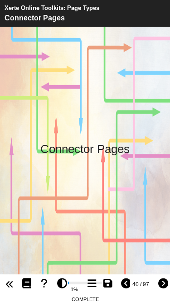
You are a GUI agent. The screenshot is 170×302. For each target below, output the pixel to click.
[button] (24, 285)
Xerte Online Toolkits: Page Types (52, 8)
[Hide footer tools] (8, 284)
